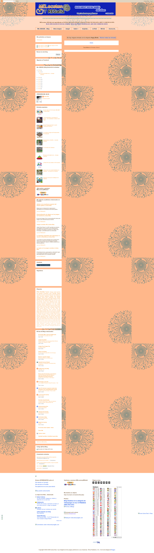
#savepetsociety (40, 298)
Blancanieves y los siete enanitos (53, 304)
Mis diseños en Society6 (41, 482)
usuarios (44, 310)
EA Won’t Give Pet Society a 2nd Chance (46, 377)
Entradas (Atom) (95, 47)
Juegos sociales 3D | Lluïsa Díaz (45, 224)
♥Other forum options (42, 407)
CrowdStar (58, 323)
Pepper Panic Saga (40, 325)
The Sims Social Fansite (43, 400)
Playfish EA (57, 294)
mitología (41, 310)
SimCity (41, 308)
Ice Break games (44, 315)
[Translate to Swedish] (94, 18)
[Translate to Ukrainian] (86, 18)
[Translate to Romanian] (93, 18)
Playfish (47, 292)
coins (38, 296)
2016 (39, 77)
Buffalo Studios (40, 322)
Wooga (49, 300)
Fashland (38, 324)
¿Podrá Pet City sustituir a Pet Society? (51, 162)
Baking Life (50, 319)
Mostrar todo (59, 520)
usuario (44, 301)
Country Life (53, 323)
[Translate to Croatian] (78, 18)
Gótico (59, 305)
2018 (39, 70)
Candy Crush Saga (48, 298)
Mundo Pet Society (42, 422)
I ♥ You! (39, 423)
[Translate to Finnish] (96, 18)
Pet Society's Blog (42, 417)
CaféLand (53, 322)
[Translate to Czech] (88, 18)
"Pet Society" (57, 297)
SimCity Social (47, 308)
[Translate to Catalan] (109, 18)
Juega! (68, 28)
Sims (48, 317)
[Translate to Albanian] (80, 18)
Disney (42, 299)
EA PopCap (51, 305)
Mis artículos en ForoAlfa (41, 484)
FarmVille (42, 296)
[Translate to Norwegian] (97, 18)
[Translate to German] (64, 18)
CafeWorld (52, 301)
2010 (39, 88)
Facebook (45, 293)
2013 (39, 83)
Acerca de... (112, 28)
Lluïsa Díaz (46, 96)
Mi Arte (103, 28)
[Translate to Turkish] (69, 18)
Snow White (47, 325)
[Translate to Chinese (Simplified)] (59, 18)
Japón (59, 301)
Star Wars (55, 317)
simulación (39, 319)
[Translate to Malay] (56, 18)
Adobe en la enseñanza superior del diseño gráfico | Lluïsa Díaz (46, 205)
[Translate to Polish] (81, 18)
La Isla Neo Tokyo (41, 347)
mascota (50, 299)
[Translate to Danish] (89, 18)
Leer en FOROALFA (41, 211)
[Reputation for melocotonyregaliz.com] (73, 517)
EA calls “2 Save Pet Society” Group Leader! (47, 390)
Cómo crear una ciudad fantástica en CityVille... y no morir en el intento (51, 171)
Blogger (113, 549)
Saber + (76, 28)
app (59, 308)
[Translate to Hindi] (73, 18)
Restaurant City (51, 294)
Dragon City (53, 296)
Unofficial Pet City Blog (43, 368)
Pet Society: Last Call (43, 381)
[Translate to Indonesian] (46, 18)
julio (40, 71)
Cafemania (45, 322)
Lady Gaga (50, 315)
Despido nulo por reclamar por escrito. (46, 509)
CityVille (54, 293)
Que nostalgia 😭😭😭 (42, 466)
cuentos (58, 298)
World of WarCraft (45, 318)
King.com (38, 302)
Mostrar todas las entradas (108, 37)
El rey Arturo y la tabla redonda (50, 313)
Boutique (39, 299)
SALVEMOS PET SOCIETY (43, 412)
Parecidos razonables (50, 307)
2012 (39, 85)
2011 (39, 86)
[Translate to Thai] (53, 18)
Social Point (45, 297)
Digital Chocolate (56, 311)
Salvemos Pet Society (43, 411)
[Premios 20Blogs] (69, 506)
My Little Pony (42, 307)
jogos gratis (39, 468)
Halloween (47, 296)
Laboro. (39, 507)
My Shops (55, 316)
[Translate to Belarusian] (104, 18)
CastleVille (39, 305)
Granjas (55, 301)
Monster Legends (48, 316)
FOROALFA (40, 502)
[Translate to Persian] (107, 18)
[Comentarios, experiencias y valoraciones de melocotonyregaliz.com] (47, 524)
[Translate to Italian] (49, 18)
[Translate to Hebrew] (72, 18)
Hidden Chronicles (43, 306)
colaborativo (39, 309)
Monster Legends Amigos (44, 356)
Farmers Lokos (41, 433)
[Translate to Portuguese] (51, 18)
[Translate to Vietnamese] (62, 18)
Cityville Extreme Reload (44, 362)
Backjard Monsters (44, 319)
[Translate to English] (43, 18)
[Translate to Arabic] (54, 18)
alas (55, 318)
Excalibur (56, 305)
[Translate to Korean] (61, 18)
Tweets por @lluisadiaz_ (42, 441)
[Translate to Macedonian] (106, 18)
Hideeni (48, 306)
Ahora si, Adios (41, 395)
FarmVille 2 (44, 314)
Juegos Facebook (42, 339)
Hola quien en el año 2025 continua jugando (46, 457)
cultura (50, 309)
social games (56, 292)
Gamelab (42, 324)
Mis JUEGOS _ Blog (43, 28)
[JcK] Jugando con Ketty (44, 511)
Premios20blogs (43, 317)
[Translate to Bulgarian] (101, 18)
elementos (54, 309)
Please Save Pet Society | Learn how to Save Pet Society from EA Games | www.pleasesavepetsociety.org (47, 375)
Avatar (47, 301)
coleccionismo (43, 302)
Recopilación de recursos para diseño (45, 486)
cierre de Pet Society (56, 300)
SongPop (51, 317)
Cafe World (44, 311)
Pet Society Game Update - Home (46, 427)
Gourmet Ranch (50, 314)
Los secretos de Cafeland (48, 147)
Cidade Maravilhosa (41, 323)
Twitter (57, 308)
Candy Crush (57, 322)
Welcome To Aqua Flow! (43, 418)
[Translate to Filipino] (48, 18)
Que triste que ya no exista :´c (43, 460)
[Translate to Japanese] (57, 18)
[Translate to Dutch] (91, 18)
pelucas (43, 304)
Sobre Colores (41, 497)
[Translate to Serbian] (77, 18)
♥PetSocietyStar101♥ (43, 406)
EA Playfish (40, 293)
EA (52, 299)
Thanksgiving (52, 325)
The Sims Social (44, 294)
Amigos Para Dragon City (44, 346)
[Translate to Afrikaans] (75, 18)
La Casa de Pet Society (43, 394)
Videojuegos (39, 39)
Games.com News (42, 351)
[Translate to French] (65, 18)
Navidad (46, 299)
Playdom (55, 298)
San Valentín (45, 300)
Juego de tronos (53, 306)
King (37, 300)
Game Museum (41, 515)
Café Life (49, 322)
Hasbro (38, 306)
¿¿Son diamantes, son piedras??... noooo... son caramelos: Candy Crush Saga (51, 118)
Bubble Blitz (55, 319)
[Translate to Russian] (70, 18)
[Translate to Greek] (67, 18)
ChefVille (47, 305)
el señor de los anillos (55, 302)
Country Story (49, 311)
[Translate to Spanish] (45, 18)
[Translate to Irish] (99, 18)
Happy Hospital (48, 324)
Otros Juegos (57, 28)
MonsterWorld (53, 324)
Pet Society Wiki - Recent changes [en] (47, 334)
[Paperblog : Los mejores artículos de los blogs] (96, 543)
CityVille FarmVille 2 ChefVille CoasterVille (48, 436)
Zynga (51, 292)
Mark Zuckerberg (56, 315)
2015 (39, 79)
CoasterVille (47, 323)
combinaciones (45, 309)
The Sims (53, 308)
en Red (94, 28)
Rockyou (40, 300)
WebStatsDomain (72, 513)
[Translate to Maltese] (102, 18)
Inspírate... (85, 28)
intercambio (39, 304)
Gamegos (39, 297)
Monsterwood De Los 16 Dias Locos (45, 358)
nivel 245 (39, 326)
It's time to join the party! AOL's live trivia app (47, 352)
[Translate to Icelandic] (83, 18)
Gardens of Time (57, 299)
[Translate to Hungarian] (85, 18)
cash (50, 293)
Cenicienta (43, 305)
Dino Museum (40, 513)
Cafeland (58, 296)
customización (39, 301)
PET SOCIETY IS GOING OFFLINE (45, 335)
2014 (39, 81)
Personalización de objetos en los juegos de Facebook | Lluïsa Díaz (48, 215)
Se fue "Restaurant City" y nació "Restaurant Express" (50, 126)
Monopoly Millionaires (41, 316)
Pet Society (41, 292)
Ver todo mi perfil (46, 98)
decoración (58, 318)
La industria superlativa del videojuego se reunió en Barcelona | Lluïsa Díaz (48, 236)
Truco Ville (40, 430)
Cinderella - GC (41, 369)
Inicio (91, 43)
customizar (51, 297)
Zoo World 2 (51, 318)
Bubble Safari (39, 311)
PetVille (56, 307)
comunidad (49, 302)
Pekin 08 (58, 324)
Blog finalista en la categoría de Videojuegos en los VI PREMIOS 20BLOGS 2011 (75, 502)
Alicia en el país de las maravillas (53, 310)
